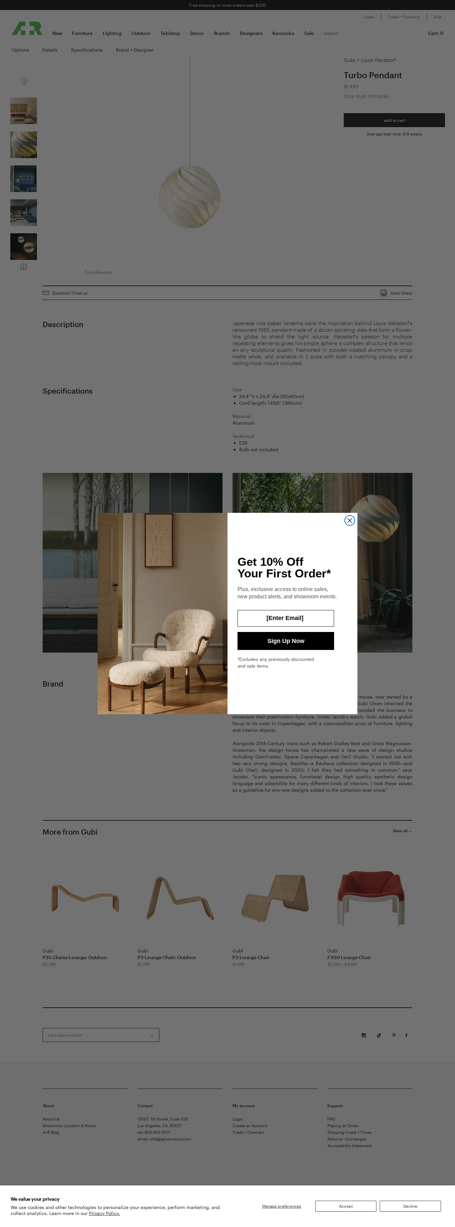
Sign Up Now (285, 641)
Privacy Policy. (104, 1213)
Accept (346, 1206)
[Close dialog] (350, 520)
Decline (410, 1206)
